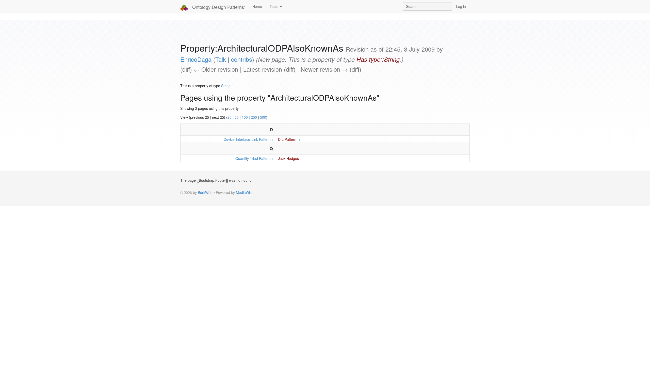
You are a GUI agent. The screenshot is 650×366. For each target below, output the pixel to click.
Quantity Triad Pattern (253, 158)
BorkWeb (205, 192)
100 (245, 117)
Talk (220, 59)
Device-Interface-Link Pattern (247, 139)
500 (263, 117)
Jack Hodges (288, 158)
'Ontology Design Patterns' (217, 7)
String (226, 85)
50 (237, 117)
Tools (274, 6)
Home (257, 6)
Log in (461, 6)
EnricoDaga (196, 59)
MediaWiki (244, 192)
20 (230, 117)
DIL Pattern (287, 139)
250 (254, 117)
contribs (241, 59)
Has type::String (378, 59)
